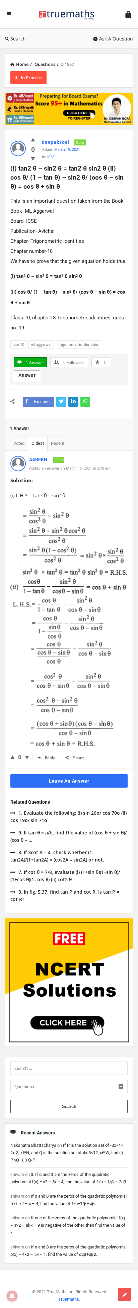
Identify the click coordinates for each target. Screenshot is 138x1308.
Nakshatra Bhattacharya (33, 1145)
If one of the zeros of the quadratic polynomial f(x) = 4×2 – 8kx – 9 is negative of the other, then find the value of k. (67, 1225)
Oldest (37, 443)
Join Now (69, 132)
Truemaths (68, 1299)
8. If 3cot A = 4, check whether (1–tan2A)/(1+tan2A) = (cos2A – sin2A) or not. (57, 856)
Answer (27, 375)
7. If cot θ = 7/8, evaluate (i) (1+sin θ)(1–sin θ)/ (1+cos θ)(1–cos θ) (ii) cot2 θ (65, 876)
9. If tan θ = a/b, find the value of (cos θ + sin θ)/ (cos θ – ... (68, 836)
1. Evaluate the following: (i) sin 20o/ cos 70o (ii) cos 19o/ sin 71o (68, 816)
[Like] (12, 757)
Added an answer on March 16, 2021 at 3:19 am (70, 468)
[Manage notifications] (12, 1296)
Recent (57, 443)
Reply (50, 758)
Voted (18, 443)
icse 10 (18, 344)
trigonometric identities (78, 344)
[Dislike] (27, 757)
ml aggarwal (41, 344)
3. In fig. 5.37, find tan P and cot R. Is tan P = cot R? (64, 895)
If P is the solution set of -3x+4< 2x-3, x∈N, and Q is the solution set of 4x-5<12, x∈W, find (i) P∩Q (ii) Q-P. (66, 1153)
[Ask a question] (124, 1294)
